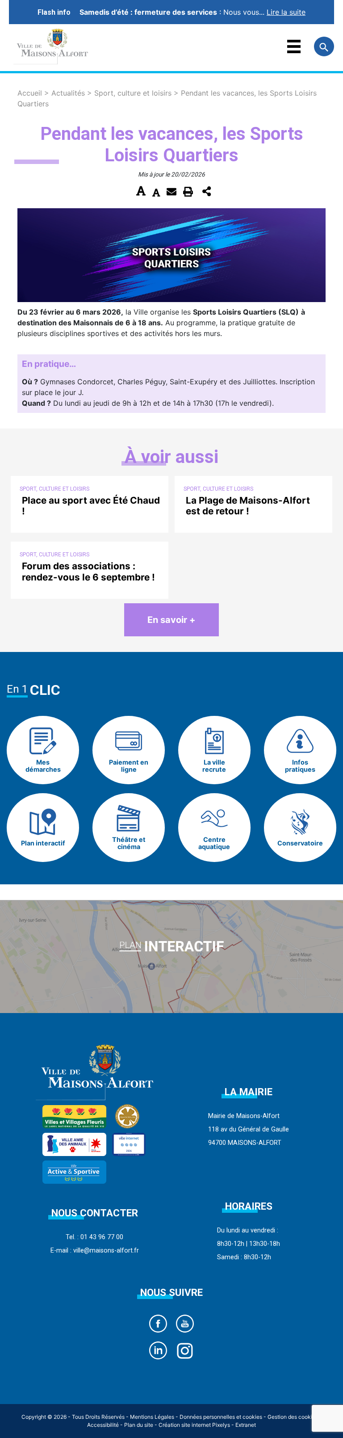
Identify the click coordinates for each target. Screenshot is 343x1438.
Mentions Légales (152, 1416)
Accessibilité (103, 1424)
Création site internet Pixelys (194, 1424)
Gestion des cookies (293, 1416)
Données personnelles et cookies (221, 1416)
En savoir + (171, 619)
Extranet (245, 1424)
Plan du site (138, 1424)
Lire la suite (286, 12)
